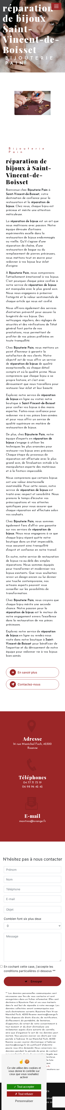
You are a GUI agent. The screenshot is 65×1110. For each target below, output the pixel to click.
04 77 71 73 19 (32, 782)
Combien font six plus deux (22, 919)
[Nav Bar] (56, 6)
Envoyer (36, 981)
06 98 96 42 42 (32, 786)
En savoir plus (27, 672)
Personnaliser (24, 1101)
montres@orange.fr (32, 821)
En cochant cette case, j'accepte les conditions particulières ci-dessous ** (29, 969)
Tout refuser (25, 1094)
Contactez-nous (29, 684)
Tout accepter (25, 1086)
